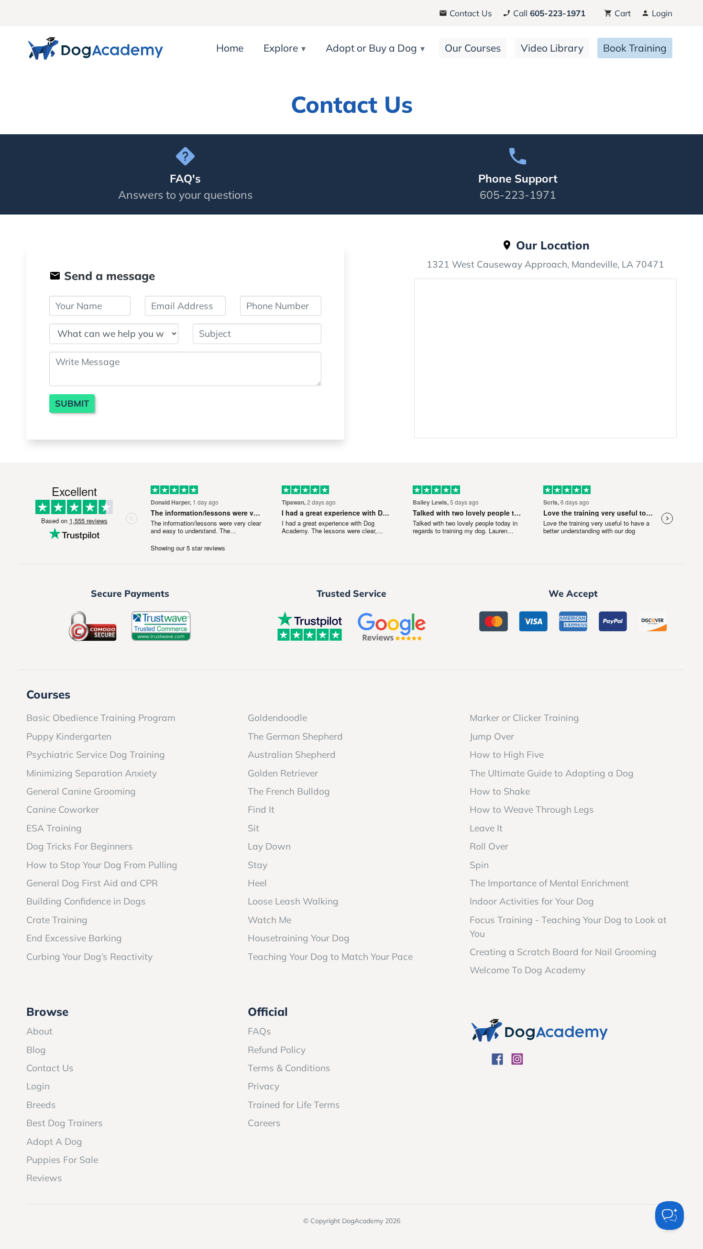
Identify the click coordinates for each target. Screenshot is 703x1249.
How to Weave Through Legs (532, 809)
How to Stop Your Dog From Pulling (101, 865)
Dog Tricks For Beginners (79, 846)
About (39, 1031)
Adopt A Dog (54, 1141)
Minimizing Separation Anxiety (91, 773)
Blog (36, 1049)
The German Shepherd (295, 736)
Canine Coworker (62, 809)
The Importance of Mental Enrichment (549, 883)
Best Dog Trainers (64, 1123)
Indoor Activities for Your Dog (532, 901)
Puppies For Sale (62, 1159)
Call (548, 13)
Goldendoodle (277, 717)
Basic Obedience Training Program (101, 717)
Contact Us (469, 13)
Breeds (41, 1104)
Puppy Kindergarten (68, 736)
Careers (264, 1123)
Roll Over (489, 846)
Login (660, 13)
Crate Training (57, 920)
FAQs (259, 1031)
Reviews (44, 1178)
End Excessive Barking (74, 938)
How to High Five (507, 754)
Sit (253, 828)
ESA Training (54, 828)
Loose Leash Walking (293, 901)
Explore (281, 48)
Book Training (635, 48)
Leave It (486, 828)
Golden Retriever (283, 773)
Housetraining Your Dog (299, 938)
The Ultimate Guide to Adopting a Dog (552, 773)
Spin (479, 865)
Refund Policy (277, 1049)
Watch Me (269, 920)
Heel (257, 883)
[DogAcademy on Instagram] (517, 1060)
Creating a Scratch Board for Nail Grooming (563, 952)
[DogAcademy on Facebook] (498, 1060)
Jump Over (492, 736)
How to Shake (500, 791)
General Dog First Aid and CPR (92, 883)
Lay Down (269, 846)
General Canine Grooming (81, 791)
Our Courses (473, 48)
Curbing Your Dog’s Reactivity (89, 956)
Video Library (552, 48)
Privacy (263, 1086)
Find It (261, 809)
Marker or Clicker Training (524, 717)
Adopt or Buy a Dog (371, 48)
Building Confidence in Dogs (86, 901)
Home (229, 48)
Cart (621, 13)
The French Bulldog (289, 791)
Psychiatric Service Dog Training (95, 754)
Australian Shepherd (292, 754)
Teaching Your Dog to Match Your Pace (330, 956)
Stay (257, 865)
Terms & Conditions (289, 1068)
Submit (72, 403)
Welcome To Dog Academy (527, 970)
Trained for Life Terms (294, 1104)
